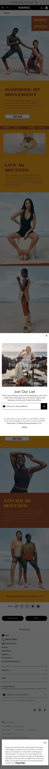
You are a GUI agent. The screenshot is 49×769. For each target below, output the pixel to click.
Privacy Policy (11, 423)
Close (45, 742)
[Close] (46, 335)
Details (24, 427)
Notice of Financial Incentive (28, 423)
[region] (25, 752)
